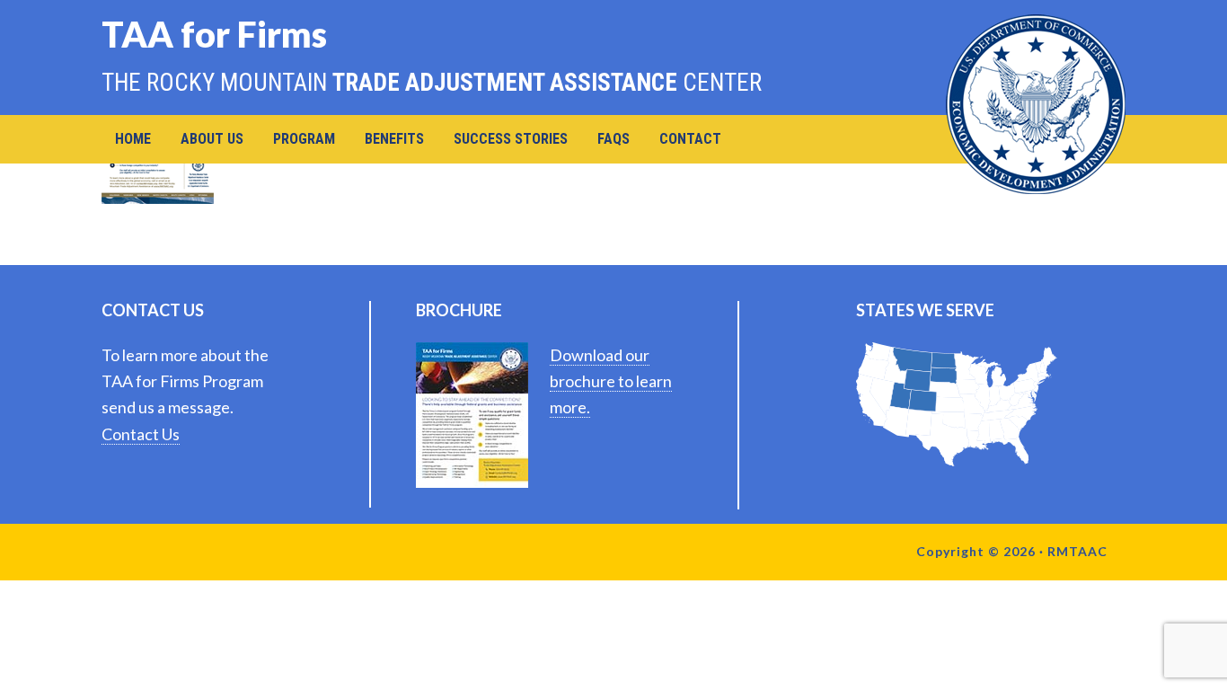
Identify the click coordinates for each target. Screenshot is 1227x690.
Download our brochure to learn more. (611, 381)
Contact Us (141, 434)
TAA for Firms (214, 34)
